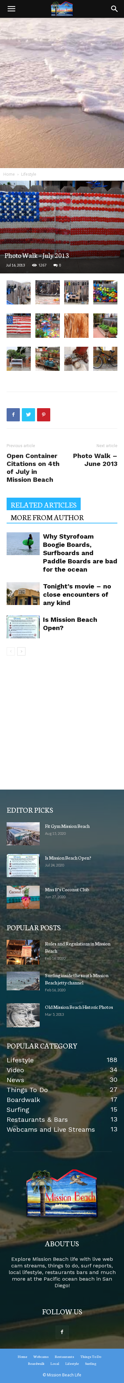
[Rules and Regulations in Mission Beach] (23, 952)
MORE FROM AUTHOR (47, 517)
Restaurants (64, 1356)
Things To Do (90, 1356)
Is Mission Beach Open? (68, 857)
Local (55, 1363)
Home (9, 174)
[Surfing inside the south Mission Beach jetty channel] (23, 981)
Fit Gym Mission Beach (67, 826)
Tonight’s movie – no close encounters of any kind (77, 594)
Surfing (90, 1363)
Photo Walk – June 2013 (95, 460)
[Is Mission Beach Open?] (23, 627)
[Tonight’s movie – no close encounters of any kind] (23, 593)
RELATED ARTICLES (44, 504)
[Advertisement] (62, 93)
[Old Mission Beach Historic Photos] (23, 1015)
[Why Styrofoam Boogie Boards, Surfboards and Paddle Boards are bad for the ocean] (23, 543)
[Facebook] (62, 1332)
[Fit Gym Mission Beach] (23, 833)
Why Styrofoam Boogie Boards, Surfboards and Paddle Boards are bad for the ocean (80, 552)
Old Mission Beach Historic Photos (79, 1007)
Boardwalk (36, 1363)
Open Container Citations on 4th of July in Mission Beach (33, 467)
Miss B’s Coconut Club (67, 889)
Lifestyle (28, 174)
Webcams (41, 1356)
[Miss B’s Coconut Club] (23, 897)
